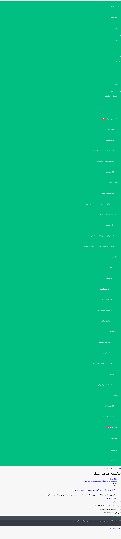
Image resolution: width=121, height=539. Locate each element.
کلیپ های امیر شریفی (104, 342)
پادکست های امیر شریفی (103, 385)
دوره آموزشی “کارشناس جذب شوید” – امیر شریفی (100, 204)
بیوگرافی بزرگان (106, 321)
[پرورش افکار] (113, 96)
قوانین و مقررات (109, 406)
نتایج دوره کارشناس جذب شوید (101, 363)
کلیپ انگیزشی (106, 353)
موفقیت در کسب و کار (104, 310)
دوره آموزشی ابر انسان (108, 193)
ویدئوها (112, 332)
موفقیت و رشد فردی (104, 289)
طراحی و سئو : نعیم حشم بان (64, 521)
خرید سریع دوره (112, 129)
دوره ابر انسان (110, 140)
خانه (116, 108)
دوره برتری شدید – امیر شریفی (105, 161)
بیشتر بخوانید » (111, 498)
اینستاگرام (112, 427)
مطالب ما (114, 257)
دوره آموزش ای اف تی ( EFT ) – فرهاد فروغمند (101, 236)
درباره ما (115, 395)
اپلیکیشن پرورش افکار (109, 119)
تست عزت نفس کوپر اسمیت (109, 417)
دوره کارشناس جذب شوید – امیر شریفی (102, 151)
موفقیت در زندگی (105, 300)
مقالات (112, 268)
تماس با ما (114, 438)
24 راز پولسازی (110, 172)
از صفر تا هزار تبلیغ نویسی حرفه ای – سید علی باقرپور (99, 246)
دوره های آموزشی (112, 183)
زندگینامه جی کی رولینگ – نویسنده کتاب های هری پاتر (94, 490)
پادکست (111, 374)
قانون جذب (107, 278)
